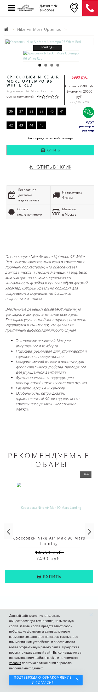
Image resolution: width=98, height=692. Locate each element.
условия (15, 663)
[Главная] (6, 29)
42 (11, 125)
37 (21, 111)
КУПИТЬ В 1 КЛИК (53, 167)
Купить (53, 149)
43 (21, 125)
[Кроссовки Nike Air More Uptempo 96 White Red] (49, 41)
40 (52, 111)
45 (41, 125)
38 (31, 111)
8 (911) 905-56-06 (90, 8)
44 (31, 125)
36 (11, 111)
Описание (15, 241)
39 (41, 111)
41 (62, 111)
